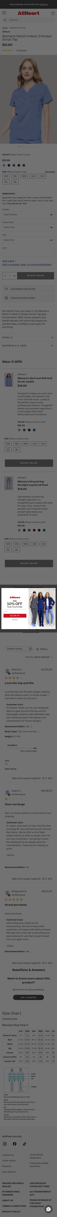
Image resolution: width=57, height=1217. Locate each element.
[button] (48, 1209)
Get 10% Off (15, 615)
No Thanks (15, 619)
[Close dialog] (54, 590)
